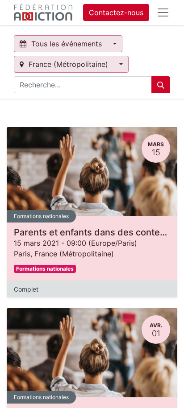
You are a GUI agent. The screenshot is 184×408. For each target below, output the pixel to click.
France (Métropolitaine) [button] (68, 64)
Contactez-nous (116, 12)
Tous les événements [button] (66, 43)
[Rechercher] (160, 84)
